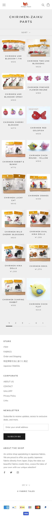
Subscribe (14, 436)
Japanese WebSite (11, 366)
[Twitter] (11, 472)
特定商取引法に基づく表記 (15, 361)
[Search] (43, 5)
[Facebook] (4, 472)
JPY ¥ (24, 485)
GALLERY (7, 391)
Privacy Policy (9, 395)
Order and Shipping (12, 356)
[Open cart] (48, 4)
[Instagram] (18, 472)
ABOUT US (8, 381)
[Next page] (43, 323)
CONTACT (8, 386)
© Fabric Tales (26, 491)
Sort (25, 32)
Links (5, 400)
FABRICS (7, 351)
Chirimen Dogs (38, 266)
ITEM (5, 347)
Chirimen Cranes (38, 196)
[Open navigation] (4, 5)
